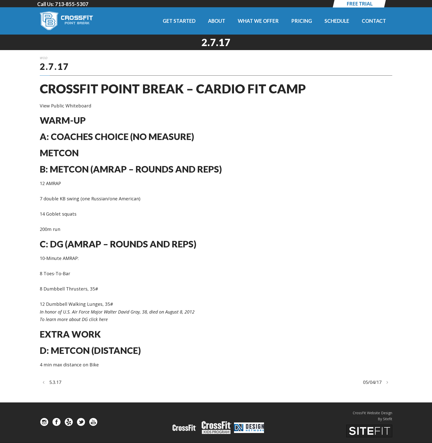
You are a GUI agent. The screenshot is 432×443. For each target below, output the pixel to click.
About (216, 21)
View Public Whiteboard (65, 106)
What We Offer (258, 21)
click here (98, 319)
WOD (44, 58)
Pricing (301, 21)
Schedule (336, 21)
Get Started (179, 21)
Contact (374, 21)
